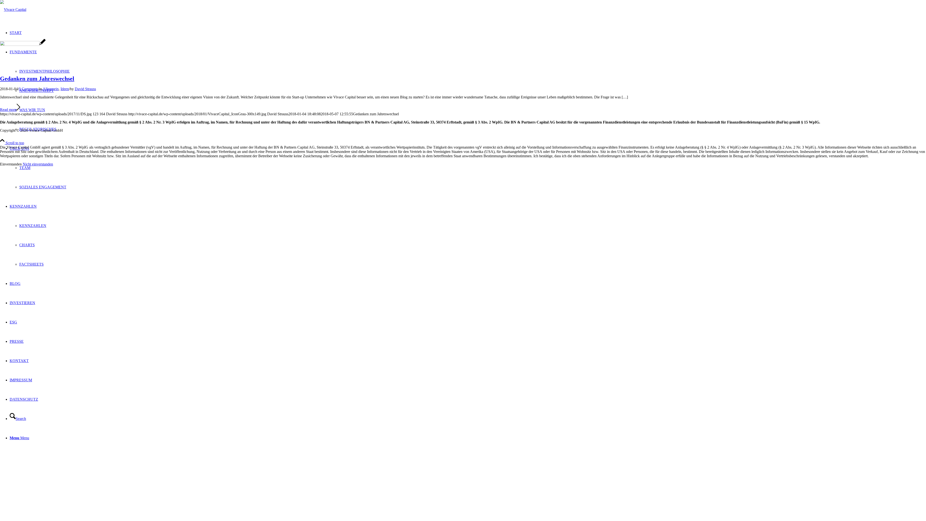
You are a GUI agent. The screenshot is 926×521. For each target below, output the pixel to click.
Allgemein (51, 89)
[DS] (23, 44)
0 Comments (28, 89)
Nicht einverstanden (38, 164)
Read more (8, 110)
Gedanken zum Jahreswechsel (37, 78)
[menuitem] (468, 168)
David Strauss (85, 89)
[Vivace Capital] (13, 9)
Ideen (65, 89)
